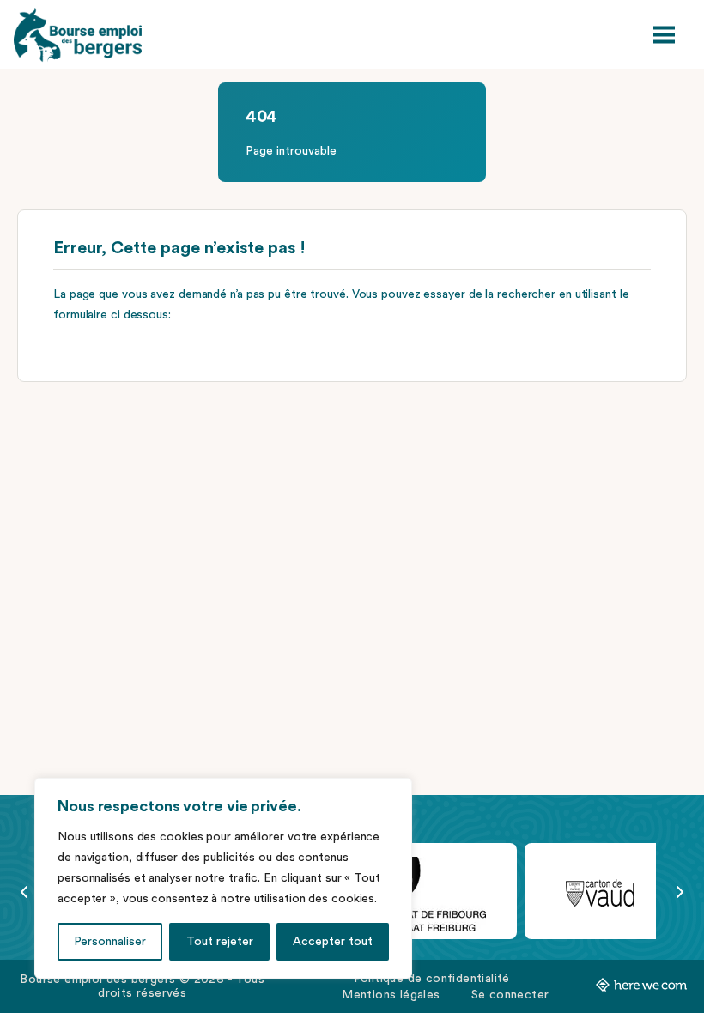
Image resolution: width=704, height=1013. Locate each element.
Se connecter (510, 995)
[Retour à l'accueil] (78, 35)
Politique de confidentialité (432, 979)
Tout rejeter (219, 942)
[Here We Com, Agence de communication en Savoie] (641, 988)
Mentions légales (391, 995)
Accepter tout (333, 942)
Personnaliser (110, 942)
